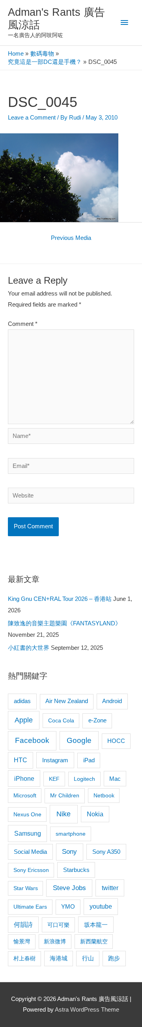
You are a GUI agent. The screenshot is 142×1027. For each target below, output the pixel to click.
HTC (20, 760)
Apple (24, 720)
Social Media (30, 851)
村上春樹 (24, 958)
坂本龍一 (96, 924)
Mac (115, 779)
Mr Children (64, 795)
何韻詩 (23, 924)
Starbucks (76, 869)
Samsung (27, 833)
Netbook (103, 795)
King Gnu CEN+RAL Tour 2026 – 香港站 (60, 599)
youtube (101, 906)
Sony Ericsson (31, 870)
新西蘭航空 (94, 941)
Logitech (84, 779)
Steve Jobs (69, 888)
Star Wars (25, 888)
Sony (69, 851)
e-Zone (97, 720)
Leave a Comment (32, 117)
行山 (88, 958)
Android (112, 701)
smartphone (71, 834)
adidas (22, 701)
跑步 (114, 958)
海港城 (58, 958)
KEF (54, 779)
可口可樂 (58, 925)
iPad (89, 760)
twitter (110, 887)
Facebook (32, 740)
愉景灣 (21, 941)
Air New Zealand (66, 701)
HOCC (116, 741)
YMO (68, 907)
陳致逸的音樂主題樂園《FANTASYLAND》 (64, 623)
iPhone (24, 778)
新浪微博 (55, 941)
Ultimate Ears (30, 907)
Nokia (95, 814)
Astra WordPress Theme (87, 1009)
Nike (63, 814)
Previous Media (71, 238)
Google (79, 740)
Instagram (55, 760)
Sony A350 (106, 851)
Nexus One (27, 814)
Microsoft (24, 795)
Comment (22, 324)
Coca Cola (61, 720)
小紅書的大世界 (28, 648)
